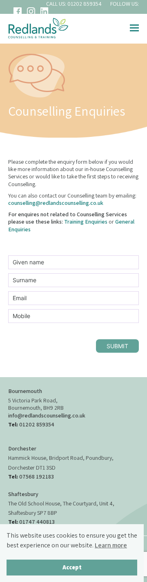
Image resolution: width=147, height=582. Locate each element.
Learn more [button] (111, 545)
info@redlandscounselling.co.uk (46, 415)
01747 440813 (37, 521)
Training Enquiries (86, 221)
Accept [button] (72, 567)
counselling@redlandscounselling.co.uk (55, 202)
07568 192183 (36, 476)
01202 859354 (84, 3)
